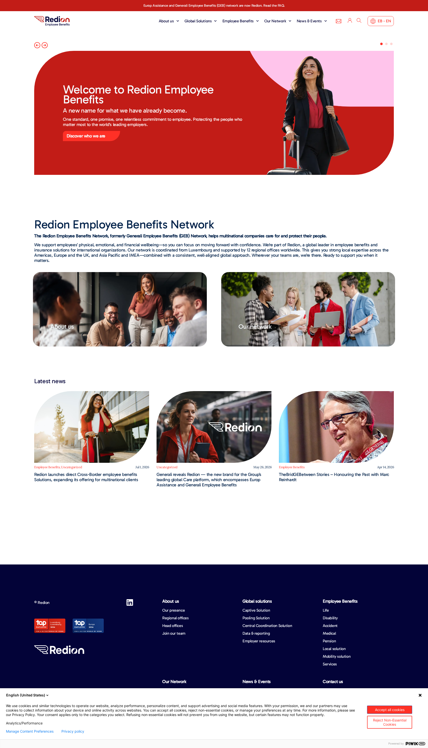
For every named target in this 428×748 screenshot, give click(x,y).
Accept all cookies (389, 710)
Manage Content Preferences (30, 731)
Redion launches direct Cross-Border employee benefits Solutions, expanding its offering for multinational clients (86, 477)
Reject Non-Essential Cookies (389, 722)
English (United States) (25, 695)
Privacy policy (72, 731)
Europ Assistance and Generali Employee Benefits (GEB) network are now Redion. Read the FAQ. (214, 5)
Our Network (275, 21)
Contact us (333, 681)
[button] (37, 45)
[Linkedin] (130, 602)
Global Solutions (198, 21)
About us (166, 21)
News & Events (309, 21)
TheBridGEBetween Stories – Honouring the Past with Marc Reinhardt (334, 477)
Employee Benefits (238, 21)
